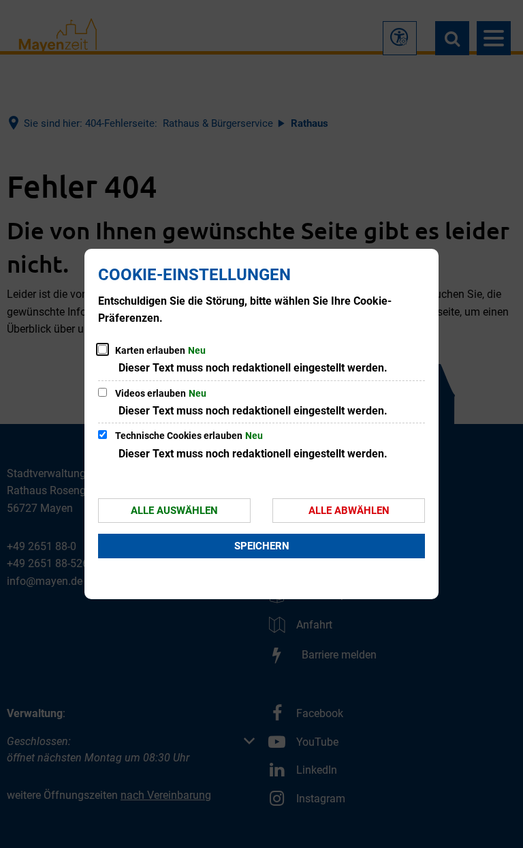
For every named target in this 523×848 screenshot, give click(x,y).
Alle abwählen (349, 510)
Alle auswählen (174, 510)
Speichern (261, 546)
